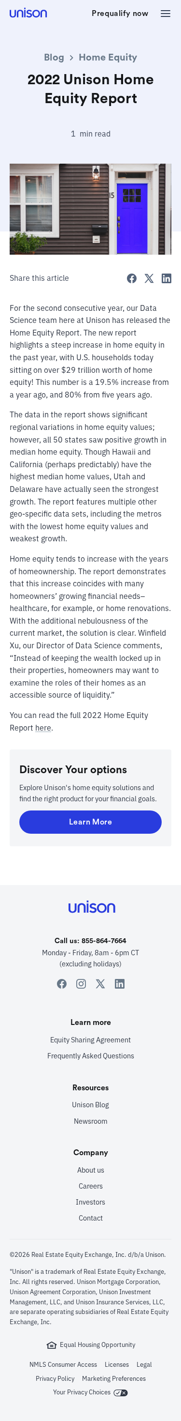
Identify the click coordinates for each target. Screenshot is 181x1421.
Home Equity (108, 57)
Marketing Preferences (114, 1379)
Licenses (117, 1364)
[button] (162, 13)
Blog (54, 57)
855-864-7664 (104, 941)
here (43, 728)
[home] (29, 14)
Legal (144, 1364)
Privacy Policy (55, 1379)
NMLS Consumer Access (63, 1364)
